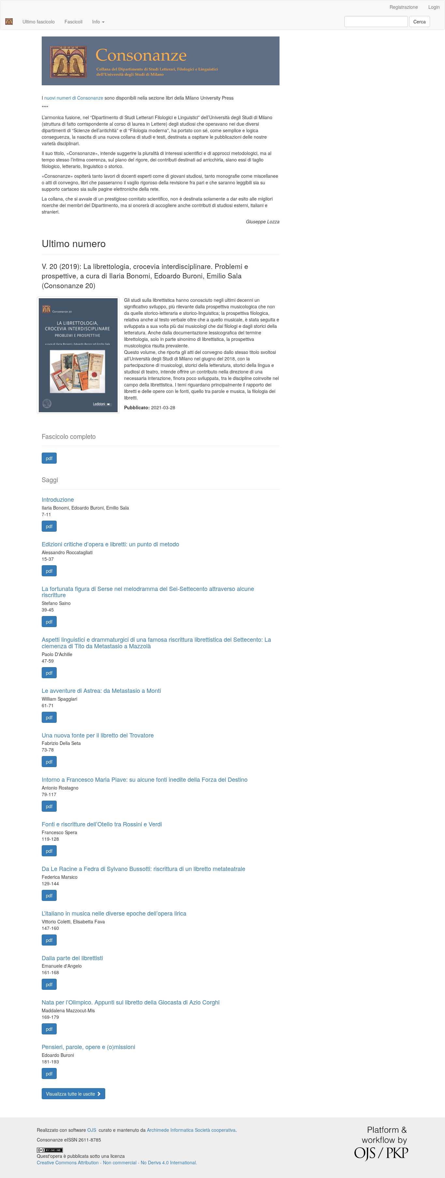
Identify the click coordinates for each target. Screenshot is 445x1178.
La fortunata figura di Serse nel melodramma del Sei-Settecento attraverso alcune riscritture (148, 591)
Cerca (419, 21)
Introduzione (58, 499)
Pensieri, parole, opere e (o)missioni (88, 1046)
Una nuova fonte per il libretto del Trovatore (98, 735)
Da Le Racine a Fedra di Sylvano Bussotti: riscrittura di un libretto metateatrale (143, 868)
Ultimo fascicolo (38, 21)
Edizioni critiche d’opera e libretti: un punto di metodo (110, 544)
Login (434, 7)
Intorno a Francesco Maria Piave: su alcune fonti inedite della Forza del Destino (145, 779)
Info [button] (96, 21)
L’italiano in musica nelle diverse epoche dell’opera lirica (114, 913)
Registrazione (404, 7)
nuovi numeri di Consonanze (73, 97)
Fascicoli (73, 21)
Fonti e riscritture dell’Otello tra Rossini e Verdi (102, 824)
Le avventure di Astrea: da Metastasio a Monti (101, 690)
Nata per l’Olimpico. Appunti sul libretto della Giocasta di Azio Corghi (131, 1002)
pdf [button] (49, 458)
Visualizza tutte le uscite (71, 1093)
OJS (91, 1130)
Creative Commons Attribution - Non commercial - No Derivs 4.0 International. (117, 1162)
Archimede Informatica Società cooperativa (191, 1130)
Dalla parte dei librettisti (72, 957)
